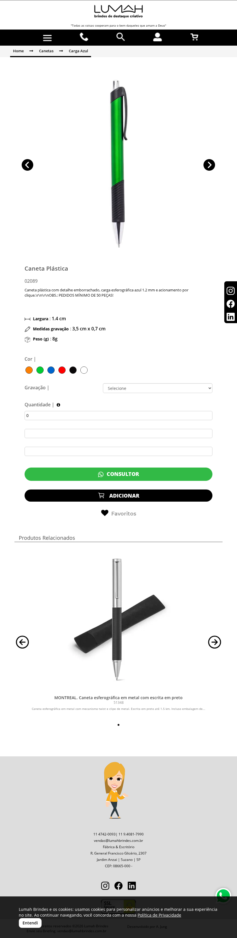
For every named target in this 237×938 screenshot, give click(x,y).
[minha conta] (157, 37)
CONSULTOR (122, 473)
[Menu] (47, 38)
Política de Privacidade (159, 915)
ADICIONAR (123, 495)
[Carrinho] (194, 37)
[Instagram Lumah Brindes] (105, 886)
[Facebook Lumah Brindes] (118, 886)
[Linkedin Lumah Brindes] (131, 886)
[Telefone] (84, 37)
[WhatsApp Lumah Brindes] (223, 896)
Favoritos (123, 514)
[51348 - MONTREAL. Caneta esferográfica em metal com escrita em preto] (118, 620)
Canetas (46, 50)
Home (18, 50)
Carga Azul (78, 50)
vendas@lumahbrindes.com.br (118, 840)
